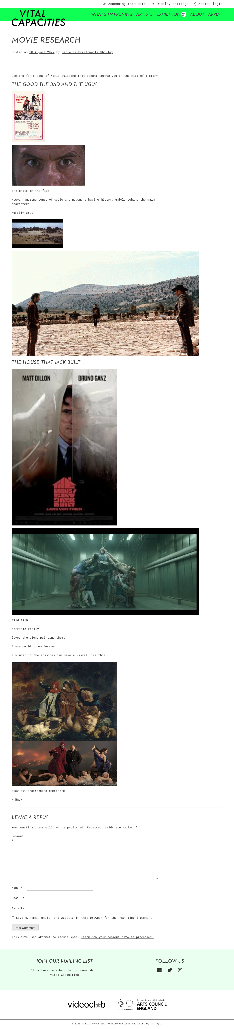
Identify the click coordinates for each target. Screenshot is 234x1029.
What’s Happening (112, 15)
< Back (17, 799)
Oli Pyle (156, 1023)
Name (17, 887)
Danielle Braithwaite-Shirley (87, 52)
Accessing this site (126, 4)
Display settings (171, 4)
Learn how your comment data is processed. (117, 937)
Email (18, 898)
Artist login (209, 4)
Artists (144, 15)
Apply (214, 15)
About (197, 15)
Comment (18, 838)
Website (18, 908)
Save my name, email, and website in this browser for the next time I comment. (85, 917)
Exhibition (168, 15)
